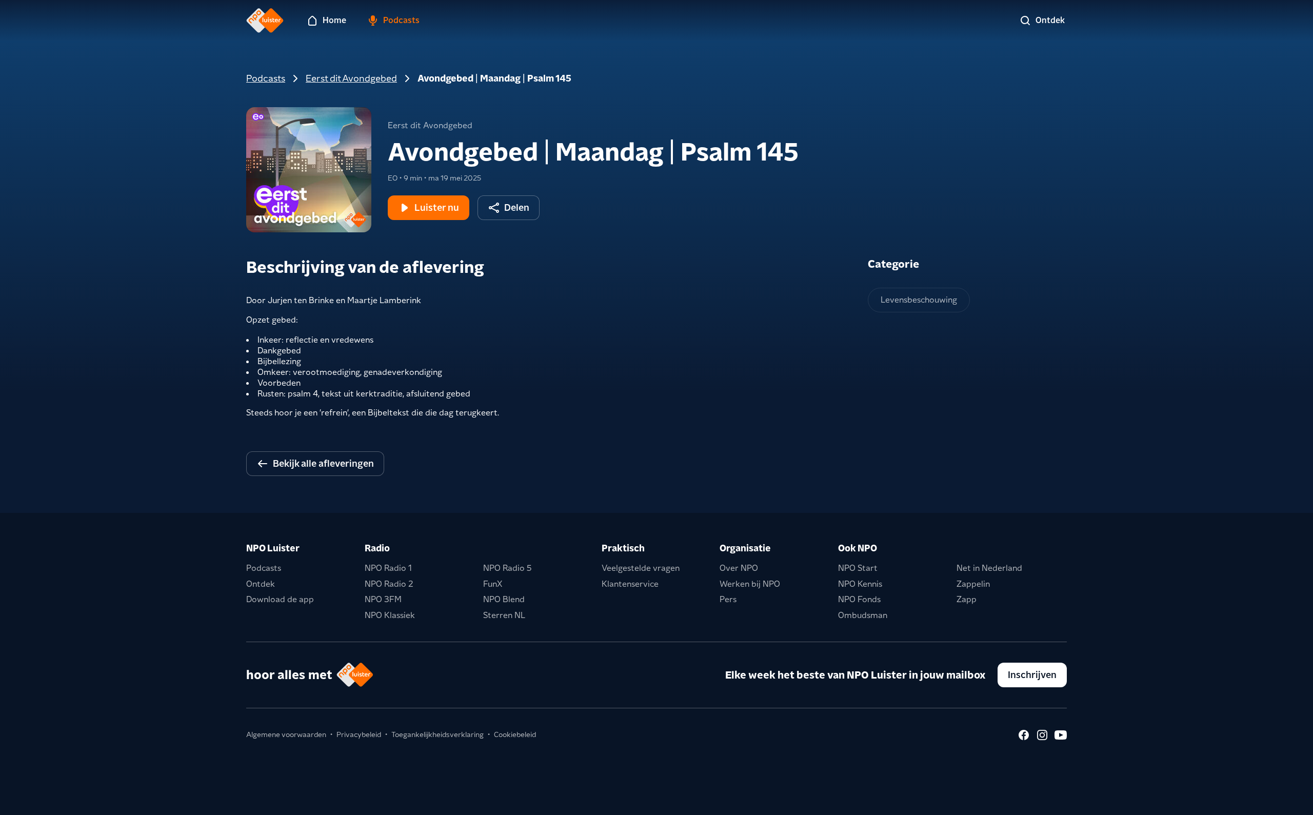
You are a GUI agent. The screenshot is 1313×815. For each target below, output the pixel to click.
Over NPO (739, 568)
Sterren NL (504, 615)
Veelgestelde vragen (641, 568)
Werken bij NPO (750, 584)
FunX (492, 584)
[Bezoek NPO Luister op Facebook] (1024, 735)
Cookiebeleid (515, 734)
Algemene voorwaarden (286, 734)
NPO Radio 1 (388, 568)
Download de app (280, 599)
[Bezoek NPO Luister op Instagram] (1042, 735)
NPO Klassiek (390, 615)
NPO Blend (504, 599)
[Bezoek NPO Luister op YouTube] (1061, 735)
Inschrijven (1032, 675)
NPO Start (858, 568)
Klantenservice (630, 584)
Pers (728, 599)
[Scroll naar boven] (1288, 800)
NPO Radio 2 (389, 584)
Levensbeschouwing (919, 299)
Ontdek (260, 584)
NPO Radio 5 (507, 568)
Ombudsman (862, 615)
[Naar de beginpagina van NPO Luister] (265, 20)
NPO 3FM (383, 599)
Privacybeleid (358, 734)
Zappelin (973, 584)
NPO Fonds (859, 599)
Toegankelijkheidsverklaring (437, 734)
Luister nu (436, 207)
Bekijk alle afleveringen (323, 463)
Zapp (967, 599)
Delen (516, 207)
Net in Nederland (989, 568)
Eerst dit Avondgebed (351, 78)
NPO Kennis (860, 584)
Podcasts (265, 78)
